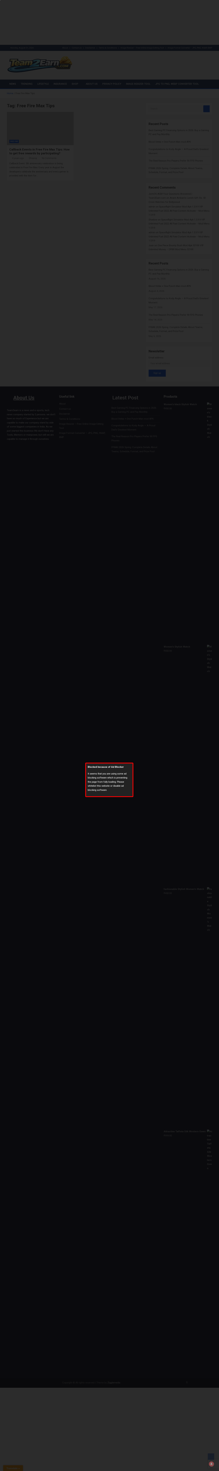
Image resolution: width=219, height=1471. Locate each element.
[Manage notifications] (211, 1464)
